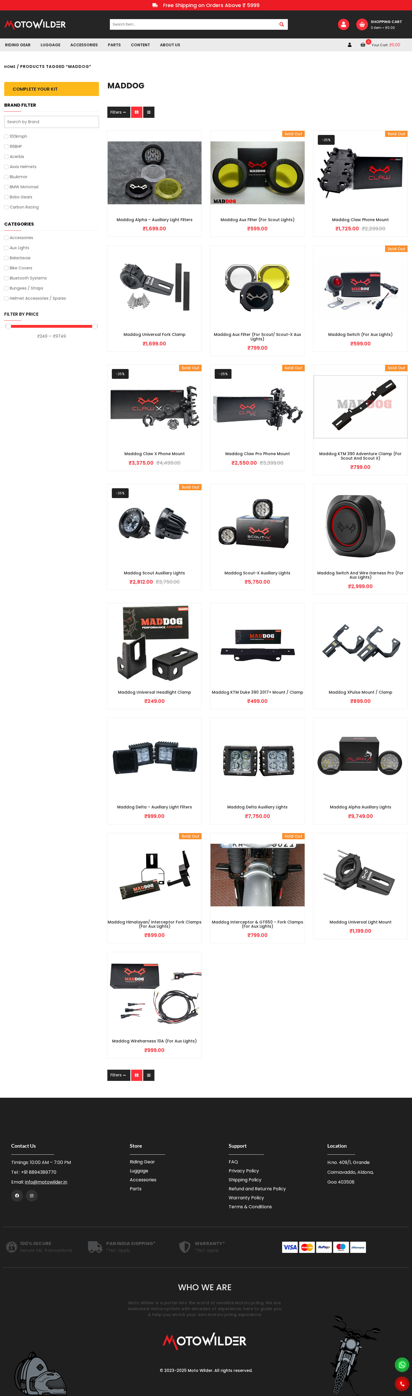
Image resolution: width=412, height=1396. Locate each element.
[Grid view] (136, 112)
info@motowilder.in (46, 1182)
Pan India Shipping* (131, 1243)
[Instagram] (32, 1196)
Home (10, 66)
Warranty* (210, 1243)
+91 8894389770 (38, 1172)
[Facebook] (17, 1196)
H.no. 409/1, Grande (348, 1162)
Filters (116, 112)
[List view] (148, 112)
